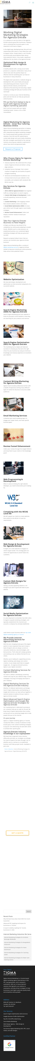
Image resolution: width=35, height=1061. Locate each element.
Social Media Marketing (10, 1021)
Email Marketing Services (15, 415)
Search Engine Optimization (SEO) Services (15, 1014)
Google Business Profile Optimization (13, 1016)
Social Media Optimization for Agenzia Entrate (15, 614)
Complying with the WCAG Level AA (15, 512)
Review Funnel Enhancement (16, 446)
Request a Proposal (12, 149)
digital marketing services (10, 247)
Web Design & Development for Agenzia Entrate (16, 545)
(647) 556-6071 (10, 1006)
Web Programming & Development (13, 480)
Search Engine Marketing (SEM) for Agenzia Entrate (15, 311)
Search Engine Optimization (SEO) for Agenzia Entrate (16, 343)
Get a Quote (17, 833)
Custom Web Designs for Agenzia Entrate (14, 582)
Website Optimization (13, 279)
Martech (23, 984)
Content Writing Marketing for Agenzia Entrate (16, 382)
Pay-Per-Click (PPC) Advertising (12, 1019)
